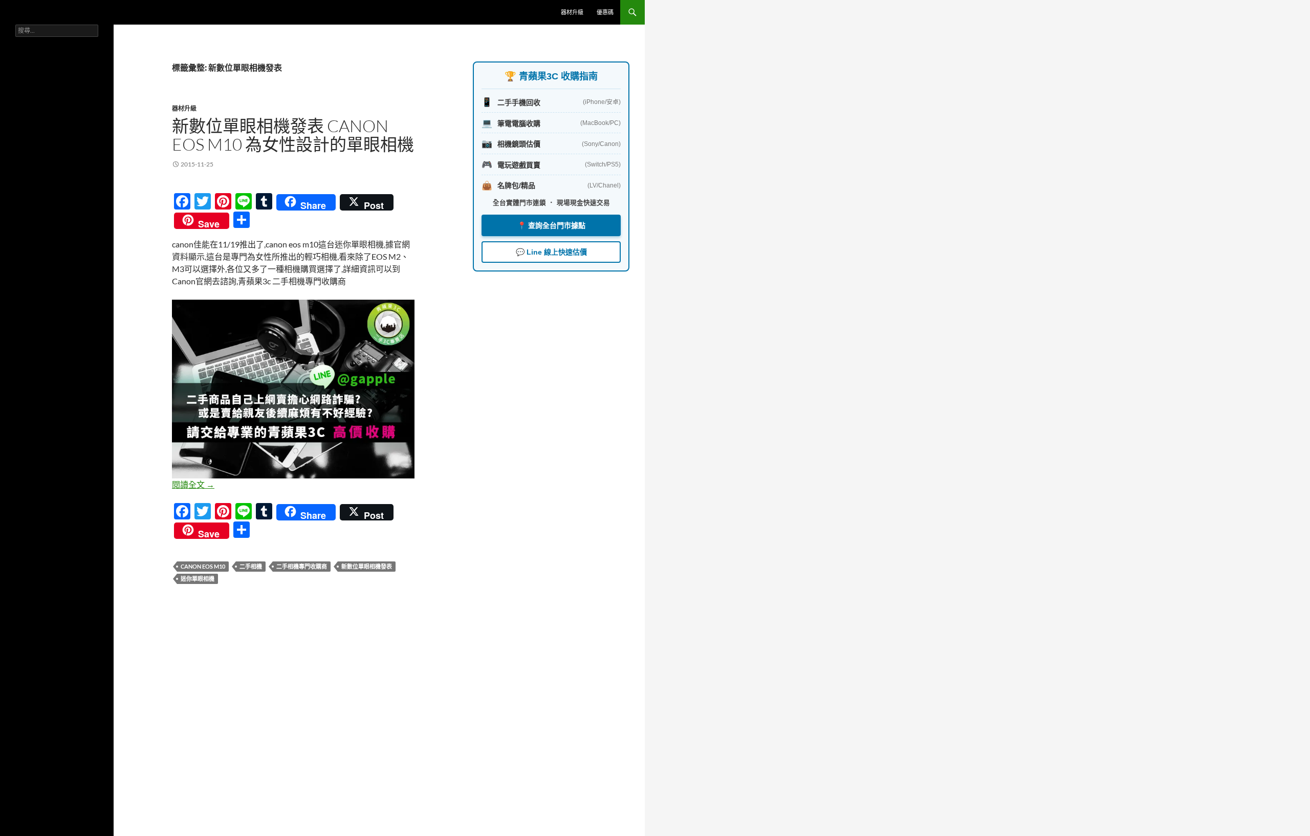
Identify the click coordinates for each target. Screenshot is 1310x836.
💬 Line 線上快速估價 (551, 252)
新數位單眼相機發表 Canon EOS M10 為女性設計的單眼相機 (293, 135)
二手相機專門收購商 (301, 566)
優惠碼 (605, 12)
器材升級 (572, 12)
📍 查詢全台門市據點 (551, 225)
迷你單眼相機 (197, 578)
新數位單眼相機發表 (366, 566)
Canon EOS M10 (203, 566)
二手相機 (250, 566)
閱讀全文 (193, 484)
